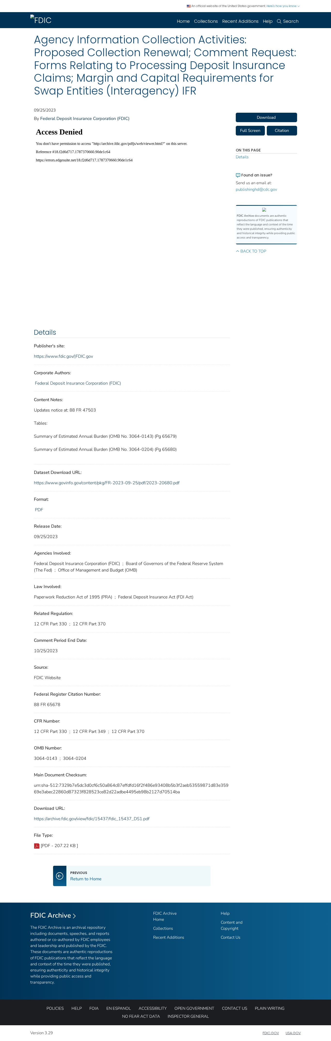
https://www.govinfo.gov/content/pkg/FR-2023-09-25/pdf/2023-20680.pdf (107, 483)
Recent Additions (240, 21)
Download (266, 117)
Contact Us (230, 937)
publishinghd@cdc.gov (256, 189)
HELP (76, 1008)
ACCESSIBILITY (153, 1008)
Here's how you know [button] (282, 6)
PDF (39, 510)
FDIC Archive (50, 915)
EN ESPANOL (118, 1008)
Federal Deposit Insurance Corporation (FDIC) (85, 118)
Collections (206, 21)
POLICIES (55, 1008)
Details (242, 157)
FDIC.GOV (271, 1033)
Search (291, 21)
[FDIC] (42, 20)
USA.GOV (293, 1033)
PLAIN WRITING (269, 1008)
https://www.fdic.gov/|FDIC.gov (63, 356)
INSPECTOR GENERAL (188, 1016)
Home (183, 21)
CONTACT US (234, 1008)
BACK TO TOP (253, 251)
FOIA (94, 1008)
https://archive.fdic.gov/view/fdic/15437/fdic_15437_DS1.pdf (92, 819)
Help (268, 21)
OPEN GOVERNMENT (194, 1008)
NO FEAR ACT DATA (141, 1016)
